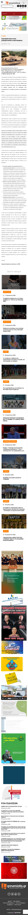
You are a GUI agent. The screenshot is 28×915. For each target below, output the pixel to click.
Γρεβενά (6, 381)
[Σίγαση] (22, 698)
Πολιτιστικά (7, 292)
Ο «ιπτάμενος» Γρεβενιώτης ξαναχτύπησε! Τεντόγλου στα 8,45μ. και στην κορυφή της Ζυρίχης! (14, 360)
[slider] (13, 698)
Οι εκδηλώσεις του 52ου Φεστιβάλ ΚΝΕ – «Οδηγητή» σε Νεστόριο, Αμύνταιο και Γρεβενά (12, 811)
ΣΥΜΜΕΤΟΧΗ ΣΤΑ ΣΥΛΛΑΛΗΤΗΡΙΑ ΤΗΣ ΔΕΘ (11, 806)
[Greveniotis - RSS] (25, 6)
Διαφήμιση (10, 904)
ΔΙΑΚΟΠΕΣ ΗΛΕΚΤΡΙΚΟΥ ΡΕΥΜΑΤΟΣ (9, 845)
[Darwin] (17, 912)
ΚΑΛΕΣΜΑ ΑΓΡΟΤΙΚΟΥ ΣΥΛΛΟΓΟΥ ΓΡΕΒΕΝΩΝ (12, 478)
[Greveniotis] (13, 3)
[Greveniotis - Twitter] (20, 6)
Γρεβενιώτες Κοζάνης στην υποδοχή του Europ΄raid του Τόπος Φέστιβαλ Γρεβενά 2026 (13, 330)
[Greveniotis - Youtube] (23, 6)
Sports (6, 351)
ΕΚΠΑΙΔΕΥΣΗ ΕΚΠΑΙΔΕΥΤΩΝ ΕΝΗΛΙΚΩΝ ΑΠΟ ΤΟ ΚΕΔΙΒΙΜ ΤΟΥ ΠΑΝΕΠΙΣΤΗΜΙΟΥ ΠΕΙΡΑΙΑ (13, 419)
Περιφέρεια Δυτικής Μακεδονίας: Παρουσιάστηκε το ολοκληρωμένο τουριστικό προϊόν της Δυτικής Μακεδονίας (13, 828)
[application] (14, 692)
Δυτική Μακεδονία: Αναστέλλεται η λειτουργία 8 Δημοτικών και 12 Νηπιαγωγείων (13, 834)
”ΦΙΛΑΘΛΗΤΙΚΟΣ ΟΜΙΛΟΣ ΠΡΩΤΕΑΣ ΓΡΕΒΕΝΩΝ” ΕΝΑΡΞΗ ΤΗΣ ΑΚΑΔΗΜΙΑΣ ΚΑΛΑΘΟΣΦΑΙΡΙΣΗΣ (13, 539)
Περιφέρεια (7, 411)
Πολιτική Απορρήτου (8, 903)
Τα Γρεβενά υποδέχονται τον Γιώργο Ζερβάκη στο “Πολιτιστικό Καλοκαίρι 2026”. (13, 300)
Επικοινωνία (17, 904)
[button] (14, 693)
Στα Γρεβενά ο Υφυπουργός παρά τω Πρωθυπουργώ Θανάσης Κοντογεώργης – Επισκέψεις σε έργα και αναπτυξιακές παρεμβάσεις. (14, 509)
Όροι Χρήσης (16, 901)
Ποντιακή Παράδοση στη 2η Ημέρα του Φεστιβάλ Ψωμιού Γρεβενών (13, 388)
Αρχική (10, 901)
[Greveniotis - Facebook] (18, 6)
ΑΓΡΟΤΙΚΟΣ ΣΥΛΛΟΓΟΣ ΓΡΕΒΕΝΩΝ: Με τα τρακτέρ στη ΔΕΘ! (13, 822)
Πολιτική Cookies (20, 903)
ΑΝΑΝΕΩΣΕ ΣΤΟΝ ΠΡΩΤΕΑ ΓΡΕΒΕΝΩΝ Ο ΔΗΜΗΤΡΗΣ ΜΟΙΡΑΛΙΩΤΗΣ (10, 850)
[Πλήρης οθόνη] (25, 698)
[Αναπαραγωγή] (3, 698)
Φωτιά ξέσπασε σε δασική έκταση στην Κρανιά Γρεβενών (12, 817)
